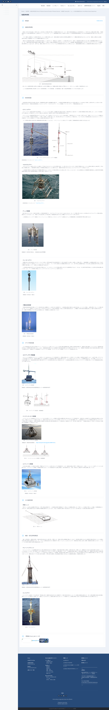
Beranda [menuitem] (43, 5)
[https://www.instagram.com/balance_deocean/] (11, 2)
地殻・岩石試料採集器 (31, 535)
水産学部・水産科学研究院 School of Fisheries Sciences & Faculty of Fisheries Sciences (43, 11)
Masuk (105, 1)
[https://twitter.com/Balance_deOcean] (3, 2)
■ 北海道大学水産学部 (67, 662)
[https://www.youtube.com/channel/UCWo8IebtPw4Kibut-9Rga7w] (8, 2)
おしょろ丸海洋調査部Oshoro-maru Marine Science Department (83, 11)
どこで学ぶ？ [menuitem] (55, 5)
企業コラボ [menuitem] (80, 5)
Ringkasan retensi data (62, 702)
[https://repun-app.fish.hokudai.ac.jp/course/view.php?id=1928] (44, 640)
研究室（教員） (49, 663)
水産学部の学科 (49, 661)
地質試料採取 (29, 27)
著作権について (84, 662)
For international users (32, 667)
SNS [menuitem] (103, 5)
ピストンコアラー (38, 160)
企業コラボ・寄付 (31, 670)
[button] (80, 1)
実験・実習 (48, 669)
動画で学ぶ (48, 673)
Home (29, 658)
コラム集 (48, 678)
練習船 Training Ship (65, 11)
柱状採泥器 (28, 98)
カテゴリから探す (49, 672)
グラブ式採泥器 (29, 343)
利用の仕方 (83, 660)
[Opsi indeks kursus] (16, 5)
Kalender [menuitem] (48, 5)
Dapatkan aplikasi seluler (62, 703)
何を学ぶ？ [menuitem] (63, 5)
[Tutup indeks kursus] (2, 5)
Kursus (23, 11)
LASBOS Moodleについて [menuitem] (89, 5)
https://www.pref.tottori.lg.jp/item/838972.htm (45, 442)
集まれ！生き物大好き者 (51, 676)
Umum (27, 21)
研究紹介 (48, 666)
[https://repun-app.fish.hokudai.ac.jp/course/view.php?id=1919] (37, 640)
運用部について (84, 658)
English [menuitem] (98, 5)
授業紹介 (48, 668)
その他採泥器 (29, 500)
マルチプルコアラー (40, 203)
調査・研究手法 (49, 670)
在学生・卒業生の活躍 (50, 679)
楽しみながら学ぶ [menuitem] (71, 5)
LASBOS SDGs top (31, 664)
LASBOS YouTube (31, 660)
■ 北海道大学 (66, 660)
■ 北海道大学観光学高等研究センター (70, 668)
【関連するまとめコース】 (32, 636)
